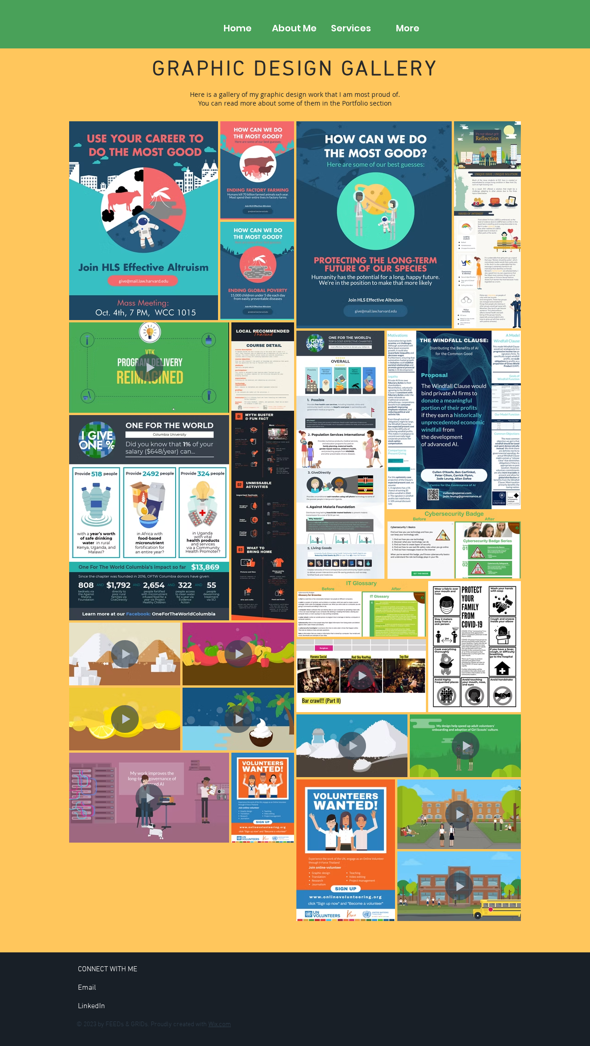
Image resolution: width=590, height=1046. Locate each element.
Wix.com (219, 1024)
